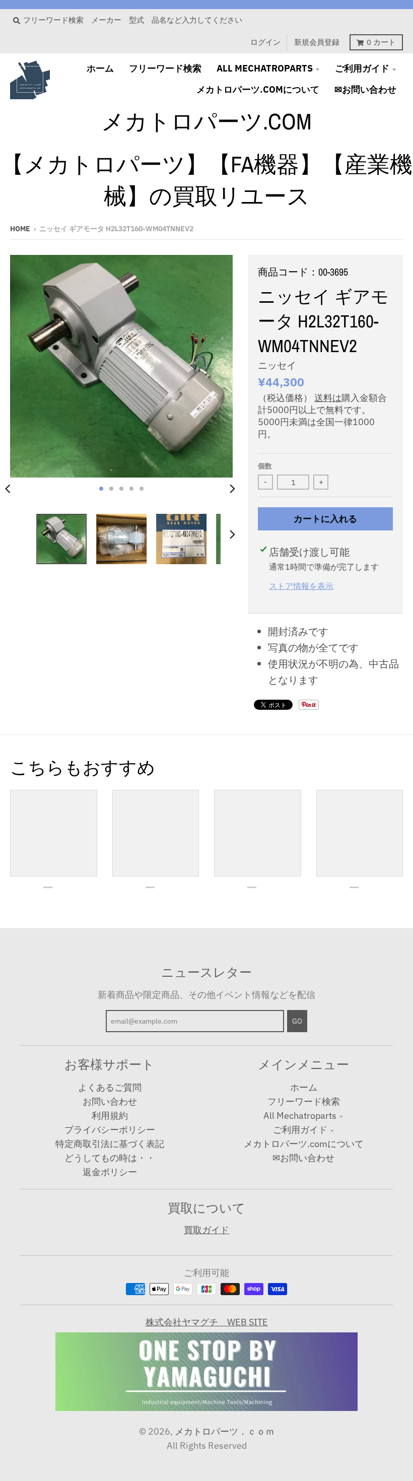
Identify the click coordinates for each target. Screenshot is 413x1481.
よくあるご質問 (110, 1087)
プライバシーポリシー (109, 1129)
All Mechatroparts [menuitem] (265, 68)
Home (20, 228)
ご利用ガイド (300, 1129)
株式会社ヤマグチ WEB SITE (207, 1322)
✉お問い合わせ (303, 1158)
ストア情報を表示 (301, 585)
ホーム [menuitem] (100, 68)
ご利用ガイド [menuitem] (362, 68)
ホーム (303, 1087)
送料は (327, 397)
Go (297, 1021)
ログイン (265, 42)
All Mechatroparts (299, 1115)
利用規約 (110, 1115)
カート (381, 42)
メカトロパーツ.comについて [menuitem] (257, 89)
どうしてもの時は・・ (109, 1158)
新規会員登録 (316, 42)
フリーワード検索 (303, 1101)
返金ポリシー (110, 1172)
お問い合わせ (110, 1101)
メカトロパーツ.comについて (304, 1144)
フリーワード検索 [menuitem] (165, 68)
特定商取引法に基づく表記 (109, 1144)
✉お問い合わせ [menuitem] (365, 89)
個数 (265, 465)
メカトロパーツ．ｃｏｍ (224, 1431)
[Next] (232, 489)
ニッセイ (277, 365)
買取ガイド (206, 1230)
